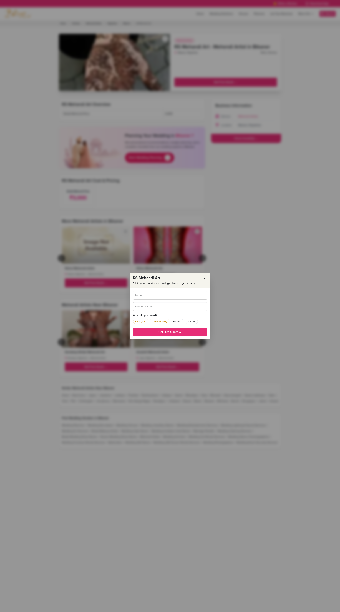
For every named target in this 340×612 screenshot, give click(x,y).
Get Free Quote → (170, 332)
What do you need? (145, 315)
